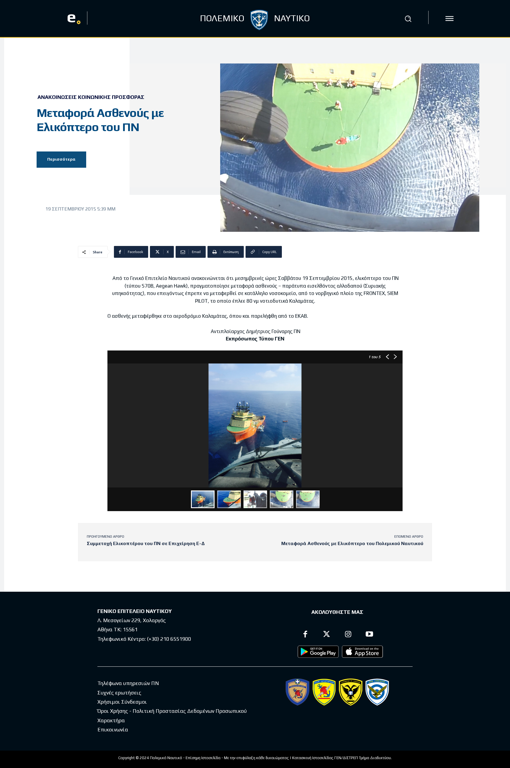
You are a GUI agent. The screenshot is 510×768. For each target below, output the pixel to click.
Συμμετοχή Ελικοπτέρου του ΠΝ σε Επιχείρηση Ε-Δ (146, 543)
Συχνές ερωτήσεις (119, 692)
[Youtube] (369, 635)
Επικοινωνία (112, 729)
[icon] (449, 18)
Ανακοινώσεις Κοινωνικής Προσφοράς (90, 97)
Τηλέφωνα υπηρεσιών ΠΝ (128, 683)
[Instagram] (348, 635)
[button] (408, 18)
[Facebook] (305, 635)
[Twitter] (327, 635)
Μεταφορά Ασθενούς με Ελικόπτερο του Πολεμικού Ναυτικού (352, 543)
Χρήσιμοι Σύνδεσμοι (122, 702)
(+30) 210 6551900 (169, 639)
